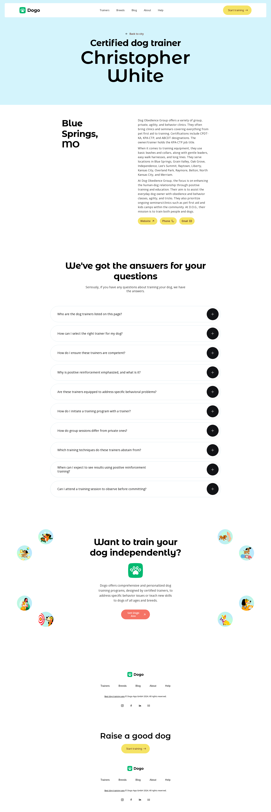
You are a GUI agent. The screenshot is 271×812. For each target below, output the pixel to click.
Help (160, 10)
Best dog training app (114, 696)
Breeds (120, 10)
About (147, 10)
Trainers (104, 10)
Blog (134, 10)
